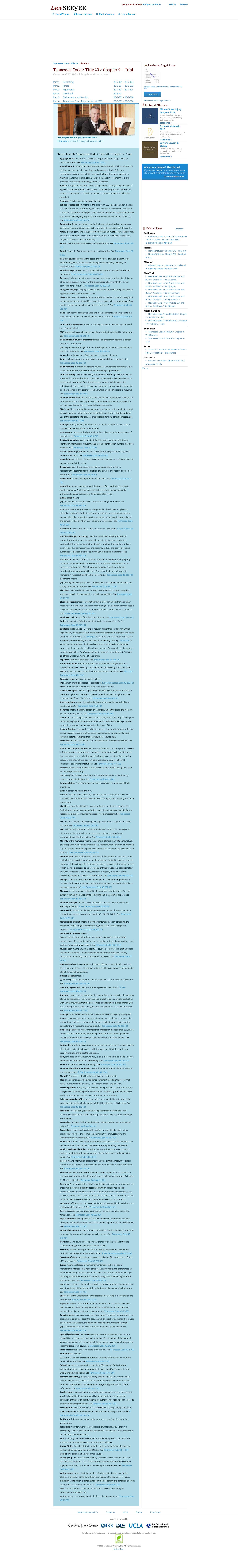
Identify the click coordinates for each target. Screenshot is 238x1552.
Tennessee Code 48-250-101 (95, 455)
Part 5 (56, 97)
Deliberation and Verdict (75, 97)
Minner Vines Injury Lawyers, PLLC (171, 111)
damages (90, 636)
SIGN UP (184, 4)
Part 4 (56, 93)
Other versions (100, 74)
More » (145, 368)
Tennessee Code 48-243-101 (107, 659)
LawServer (68, 9)
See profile (165, 123)
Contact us (110, 1512)
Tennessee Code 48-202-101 (77, 220)
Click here (62, 141)
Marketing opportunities (88, 1512)
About (125, 1512)
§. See (74, 274)
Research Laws (83, 14)
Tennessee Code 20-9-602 (76, 393)
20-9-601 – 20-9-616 (123, 101)
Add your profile (140, 4)
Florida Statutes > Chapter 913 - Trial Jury (167, 250)
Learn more (152, 94)
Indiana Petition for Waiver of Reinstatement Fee (163, 87)
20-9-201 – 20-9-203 (123, 85)
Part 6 (56, 101)
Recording (68, 81)
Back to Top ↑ (119, 1549)
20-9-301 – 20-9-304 (123, 89)
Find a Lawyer (106, 14)
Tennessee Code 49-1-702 (93, 162)
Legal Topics (62, 14)
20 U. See (128, 671)
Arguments (69, 89)
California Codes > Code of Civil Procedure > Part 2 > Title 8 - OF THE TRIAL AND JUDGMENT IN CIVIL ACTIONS (166, 239)
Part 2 (56, 85)
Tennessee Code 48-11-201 (104, 586)
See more (179, 229)
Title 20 (74, 63)
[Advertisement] (119, 40)
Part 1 (56, 81)
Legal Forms (128, 14)
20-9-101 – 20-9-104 (123, 81)
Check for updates (83, 74)
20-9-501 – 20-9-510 (123, 97)
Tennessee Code (61, 63)
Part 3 (56, 89)
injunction (124, 640)
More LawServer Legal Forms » (157, 100)
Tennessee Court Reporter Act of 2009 (82, 101)
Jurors (66, 85)
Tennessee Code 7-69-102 (90, 706)
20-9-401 (118, 93)
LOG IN (172, 4)
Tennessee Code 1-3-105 (75, 1226)
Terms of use (155, 1512)
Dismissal (68, 93)
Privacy (139, 1512)
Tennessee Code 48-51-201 (84, 474)
